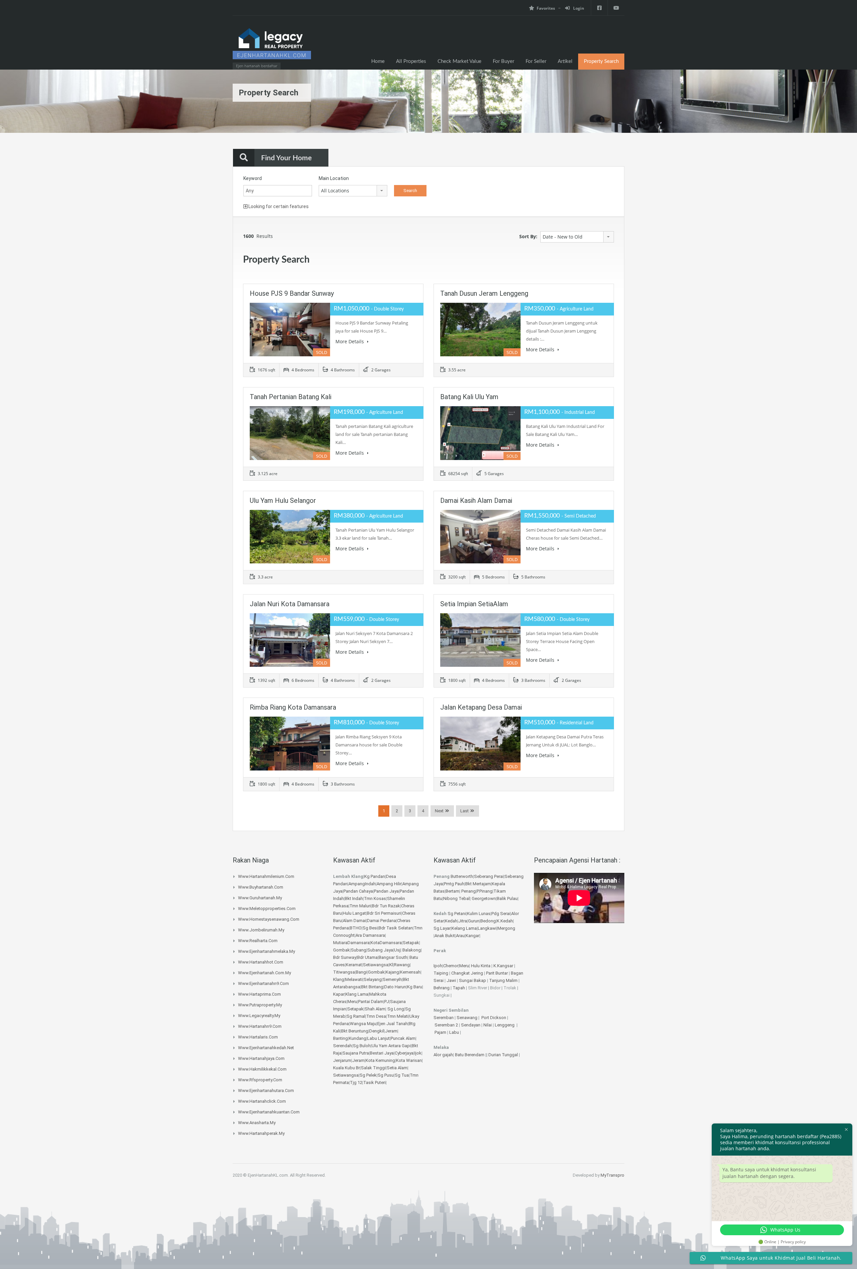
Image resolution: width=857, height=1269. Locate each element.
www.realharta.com (258, 940)
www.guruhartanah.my (260, 897)
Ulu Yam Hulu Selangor (283, 500)
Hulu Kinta (480, 965)
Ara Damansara (370, 935)
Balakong (411, 950)
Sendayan (471, 1024)
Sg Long (395, 1008)
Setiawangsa (375, 964)
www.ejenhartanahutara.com (266, 1090)
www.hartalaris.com (258, 1036)
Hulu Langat (354, 913)
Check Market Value (459, 61)
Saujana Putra (355, 1053)
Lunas (484, 913)
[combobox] (353, 190)
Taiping (441, 973)
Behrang (442, 987)
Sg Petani (457, 913)
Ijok (417, 1053)
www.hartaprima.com (259, 994)
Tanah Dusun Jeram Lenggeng (484, 293)
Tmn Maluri (360, 905)
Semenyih (392, 979)
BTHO (356, 927)
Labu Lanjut (378, 1038)
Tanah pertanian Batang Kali (290, 397)
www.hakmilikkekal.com (262, 1069)
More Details (350, 341)
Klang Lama (356, 994)
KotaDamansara (386, 942)
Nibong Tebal (456, 898)
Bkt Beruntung (354, 1030)
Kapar (338, 994)
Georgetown (484, 898)
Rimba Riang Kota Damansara (293, 707)
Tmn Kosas (375, 898)
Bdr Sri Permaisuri (384, 913)
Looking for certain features (278, 206)
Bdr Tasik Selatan (396, 927)
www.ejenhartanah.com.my (264, 972)
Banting (340, 1038)
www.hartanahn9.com (260, 1026)
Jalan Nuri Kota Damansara (289, 604)
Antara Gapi (399, 1045)
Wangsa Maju (363, 1023)
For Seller (536, 61)
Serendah (342, 1045)
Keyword (252, 178)
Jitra (462, 920)
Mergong (506, 928)
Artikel (565, 61)
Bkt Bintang (372, 986)
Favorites (546, 8)
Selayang (373, 979)
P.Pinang (484, 891)
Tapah (459, 987)
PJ (386, 1001)
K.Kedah (505, 920)
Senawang (467, 1017)
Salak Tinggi (373, 1067)
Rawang (402, 964)
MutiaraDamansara (351, 942)
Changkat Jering (467, 973)
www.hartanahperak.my (261, 1133)
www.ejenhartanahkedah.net (266, 1047)
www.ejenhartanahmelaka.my (266, 951)
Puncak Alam (403, 1038)
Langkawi (487, 928)
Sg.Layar (442, 928)
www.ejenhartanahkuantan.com (269, 1111)
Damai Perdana (381, 920)
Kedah (451, 920)
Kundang (357, 1038)
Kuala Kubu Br (346, 1067)
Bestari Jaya (382, 1053)
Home (378, 61)
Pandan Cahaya (358, 891)
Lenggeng (505, 1024)
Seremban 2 (447, 1024)
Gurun (473, 920)
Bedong (488, 920)
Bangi (361, 972)
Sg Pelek (368, 1075)
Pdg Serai (500, 913)
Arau (460, 935)
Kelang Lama (464, 928)
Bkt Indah (354, 898)
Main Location (334, 178)
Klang (338, 979)
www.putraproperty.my (260, 1004)
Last (464, 810)
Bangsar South (393, 957)
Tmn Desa (376, 1016)
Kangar (472, 935)
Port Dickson (494, 1017)
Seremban (444, 1017)
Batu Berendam (470, 1054)
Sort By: (528, 236)
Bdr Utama (367, 957)
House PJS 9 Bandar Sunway (292, 293)
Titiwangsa (344, 972)
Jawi (451, 980)
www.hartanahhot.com (260, 962)
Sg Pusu (386, 1075)
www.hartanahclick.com (262, 1101)
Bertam (452, 891)
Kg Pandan (374, 876)
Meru (352, 1001)
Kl (391, 964)
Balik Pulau (507, 898)
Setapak (411, 942)
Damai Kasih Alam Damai (476, 500)
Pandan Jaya (386, 891)
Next (439, 810)
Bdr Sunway (344, 957)
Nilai (488, 1024)
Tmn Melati (397, 1016)
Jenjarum (342, 1060)
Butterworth (462, 876)
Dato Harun (395, 986)
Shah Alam (375, 1008)
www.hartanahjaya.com (261, 1058)
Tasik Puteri (374, 1082)
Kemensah (410, 972)
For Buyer (503, 61)
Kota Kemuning (380, 1060)
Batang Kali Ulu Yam (469, 397)
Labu (454, 1032)
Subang (358, 950)
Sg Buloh (362, 1045)
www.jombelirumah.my (261, 929)
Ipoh (438, 965)
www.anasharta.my (257, 1122)
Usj (397, 950)
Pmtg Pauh (454, 883)
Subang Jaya (380, 950)
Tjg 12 (356, 1082)
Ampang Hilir (389, 883)
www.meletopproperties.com (267, 908)
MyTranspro (612, 1175)
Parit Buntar (497, 973)
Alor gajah (443, 1054)
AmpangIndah (362, 883)
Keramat (354, 964)
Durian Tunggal (503, 1054)
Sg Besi (370, 927)
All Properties (411, 61)
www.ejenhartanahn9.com (263, 983)
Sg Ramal (355, 1016)
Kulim (472, 913)
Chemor (450, 965)
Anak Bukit (445, 935)
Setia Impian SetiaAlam (474, 604)
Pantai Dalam (370, 1001)
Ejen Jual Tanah (392, 1023)
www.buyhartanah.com (260, 887)
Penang (468, 891)
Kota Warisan (409, 1060)
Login (578, 8)
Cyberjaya (404, 1053)
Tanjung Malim (503, 980)
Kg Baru (414, 986)
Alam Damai (354, 920)
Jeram (391, 1030)
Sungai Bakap (472, 980)
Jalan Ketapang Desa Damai (481, 707)
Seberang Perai (488, 876)
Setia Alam (397, 1067)
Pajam (441, 1032)
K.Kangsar (503, 965)
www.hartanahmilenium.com (266, 876)
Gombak (341, 950)
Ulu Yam (379, 1045)
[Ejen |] (272, 46)
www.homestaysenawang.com (268, 919)
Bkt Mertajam (478, 883)
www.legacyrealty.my (259, 1015)
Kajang (392, 972)
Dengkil (376, 1030)
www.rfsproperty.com (260, 1079)
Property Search (601, 61)
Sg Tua (402, 1075)
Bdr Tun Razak (386, 905)
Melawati (354, 979)
